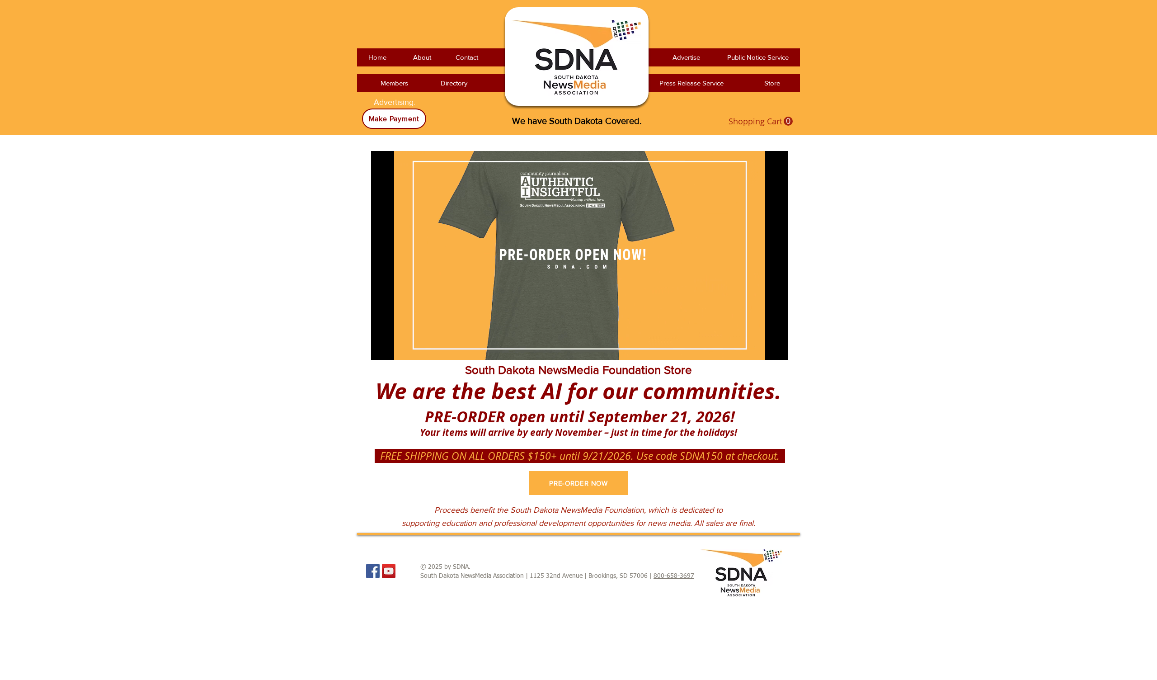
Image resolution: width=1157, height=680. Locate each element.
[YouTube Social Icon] (388, 571)
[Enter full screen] (776, 348)
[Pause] (383, 348)
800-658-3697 (674, 576)
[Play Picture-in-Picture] (761, 348)
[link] (761, 121)
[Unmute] (398, 348)
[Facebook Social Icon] (373, 571)
